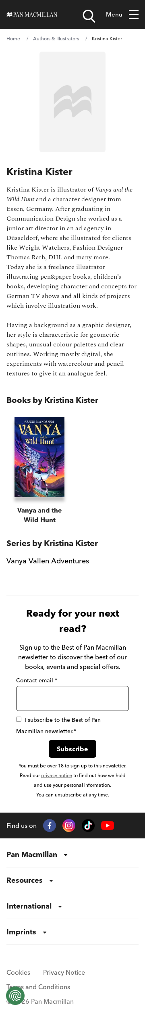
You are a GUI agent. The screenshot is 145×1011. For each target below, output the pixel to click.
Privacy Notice (64, 972)
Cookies (18, 972)
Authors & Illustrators (56, 38)
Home (13, 38)
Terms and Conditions (38, 987)
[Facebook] (49, 825)
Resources (24, 880)
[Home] (32, 14)
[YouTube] (107, 825)
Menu (114, 14)
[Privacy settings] (15, 995)
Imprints (21, 931)
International (29, 906)
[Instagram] (68, 825)
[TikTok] (88, 825)
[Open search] (89, 16)
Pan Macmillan (31, 854)
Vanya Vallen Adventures (47, 560)
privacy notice (56, 775)
